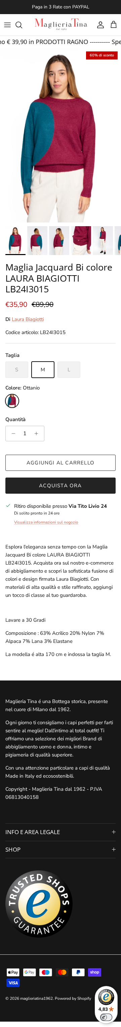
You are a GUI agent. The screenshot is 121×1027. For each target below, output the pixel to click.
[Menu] (7, 24)
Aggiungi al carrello (60, 462)
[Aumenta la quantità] (38, 433)
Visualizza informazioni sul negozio (46, 522)
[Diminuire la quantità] (11, 433)
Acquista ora (60, 485)
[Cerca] (22, 24)
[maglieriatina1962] (60, 24)
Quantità (15, 419)
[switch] (106, 1017)
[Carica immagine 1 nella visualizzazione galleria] (60, 135)
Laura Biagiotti (28, 319)
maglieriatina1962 (36, 998)
